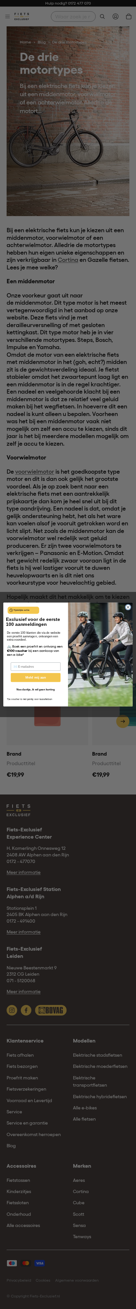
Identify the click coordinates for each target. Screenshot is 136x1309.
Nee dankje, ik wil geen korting (36, 689)
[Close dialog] (128, 607)
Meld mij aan (35, 677)
